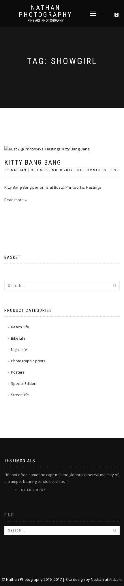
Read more (14, 199)
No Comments (91, 170)
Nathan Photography (45, 11)
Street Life (20, 394)
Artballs (115, 579)
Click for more (30, 490)
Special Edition (23, 383)
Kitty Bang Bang (32, 162)
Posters (18, 372)
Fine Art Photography (46, 21)
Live (114, 170)
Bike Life (18, 338)
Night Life (19, 349)
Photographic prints (28, 360)
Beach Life (20, 327)
